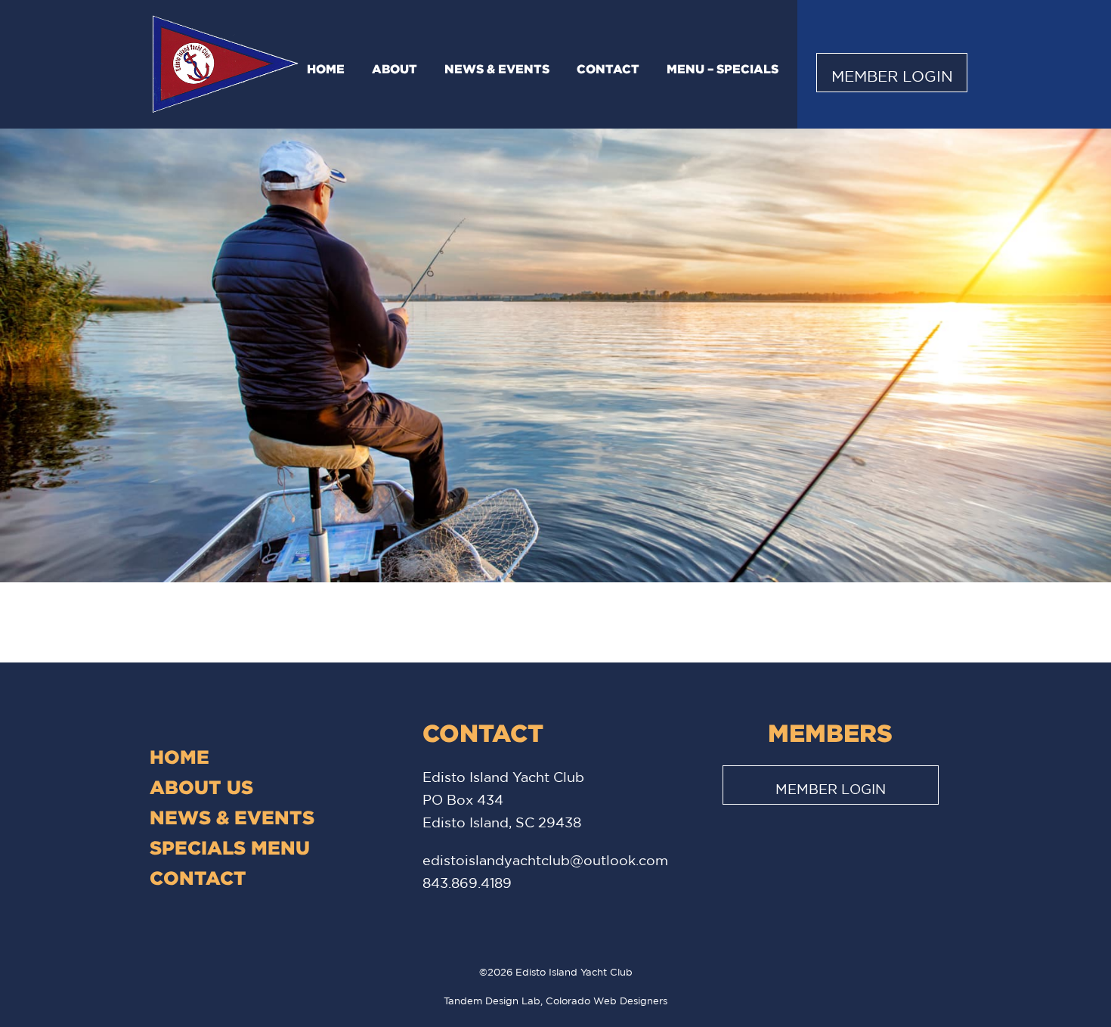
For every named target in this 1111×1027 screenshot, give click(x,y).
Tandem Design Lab (492, 1001)
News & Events (496, 69)
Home (326, 69)
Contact (608, 69)
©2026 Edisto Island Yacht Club (556, 972)
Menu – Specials (722, 69)
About (394, 69)
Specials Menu (230, 847)
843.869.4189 (467, 882)
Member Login (892, 76)
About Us (201, 787)
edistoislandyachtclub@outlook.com (545, 859)
